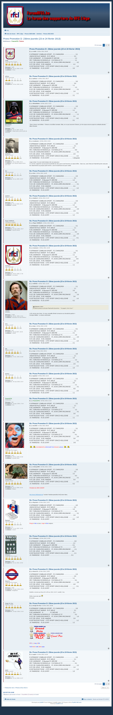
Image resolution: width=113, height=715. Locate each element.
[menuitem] (6, 30)
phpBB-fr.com (59, 703)
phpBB (41, 702)
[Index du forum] (49, 15)
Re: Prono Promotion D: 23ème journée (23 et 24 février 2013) (53, 76)
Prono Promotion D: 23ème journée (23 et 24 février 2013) (32, 38)
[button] (109, 45)
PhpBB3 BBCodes (76, 702)
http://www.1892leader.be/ (36, 494)
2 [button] (106, 45)
